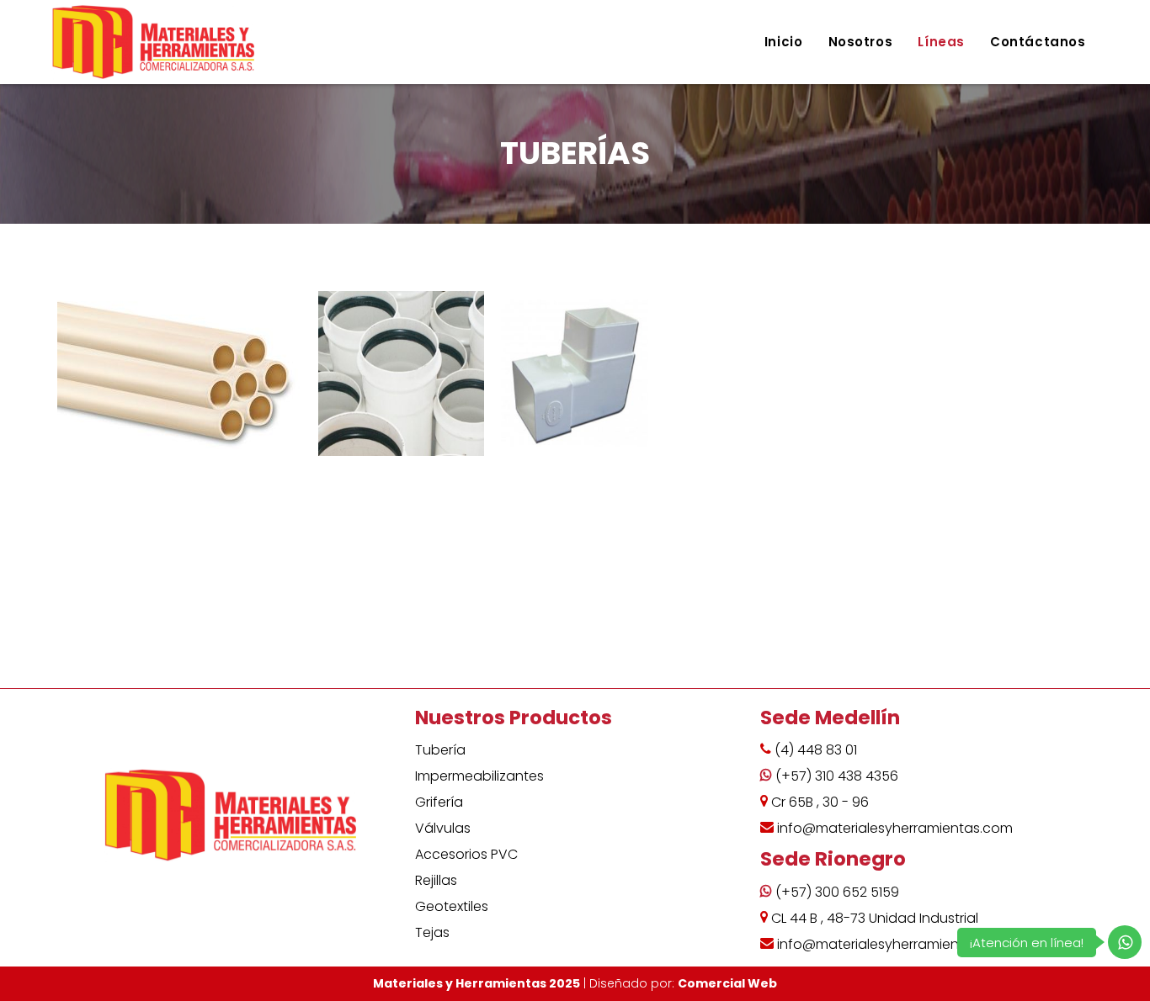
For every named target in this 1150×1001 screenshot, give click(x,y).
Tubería (440, 750)
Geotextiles (451, 906)
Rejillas (436, 880)
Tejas (432, 932)
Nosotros (860, 41)
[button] (183, 373)
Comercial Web (727, 983)
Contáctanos (1038, 41)
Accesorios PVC (466, 854)
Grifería (439, 802)
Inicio (783, 41)
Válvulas (443, 828)
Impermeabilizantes (479, 776)
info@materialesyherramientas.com (895, 828)
